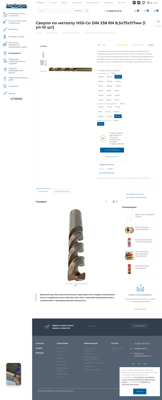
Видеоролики (89, 366)
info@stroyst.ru (140, 348)
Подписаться (140, 326)
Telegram (139, 363)
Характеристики (62, 191)
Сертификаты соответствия (95, 363)
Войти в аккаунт (112, 157)
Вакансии (61, 365)
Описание (43, 191)
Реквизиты (61, 361)
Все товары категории (135, 194)
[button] (75, 285)
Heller (151, 45)
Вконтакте (133, 363)
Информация (91, 343)
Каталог (40, 343)
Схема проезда (63, 374)
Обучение (88, 354)
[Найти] (87, 10)
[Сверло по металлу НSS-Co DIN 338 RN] (76, 245)
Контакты (60, 377)
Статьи (59, 355)
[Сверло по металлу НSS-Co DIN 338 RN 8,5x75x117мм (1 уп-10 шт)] (70, 69)
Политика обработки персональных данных (55, 391)
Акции (39, 348)
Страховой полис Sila (92, 369)
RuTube (145, 363)
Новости (60, 351)
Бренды (40, 353)
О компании (62, 348)
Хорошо (139, 391)
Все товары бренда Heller (136, 197)
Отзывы (60, 358)
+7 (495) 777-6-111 (114, 11)
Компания (62, 343)
